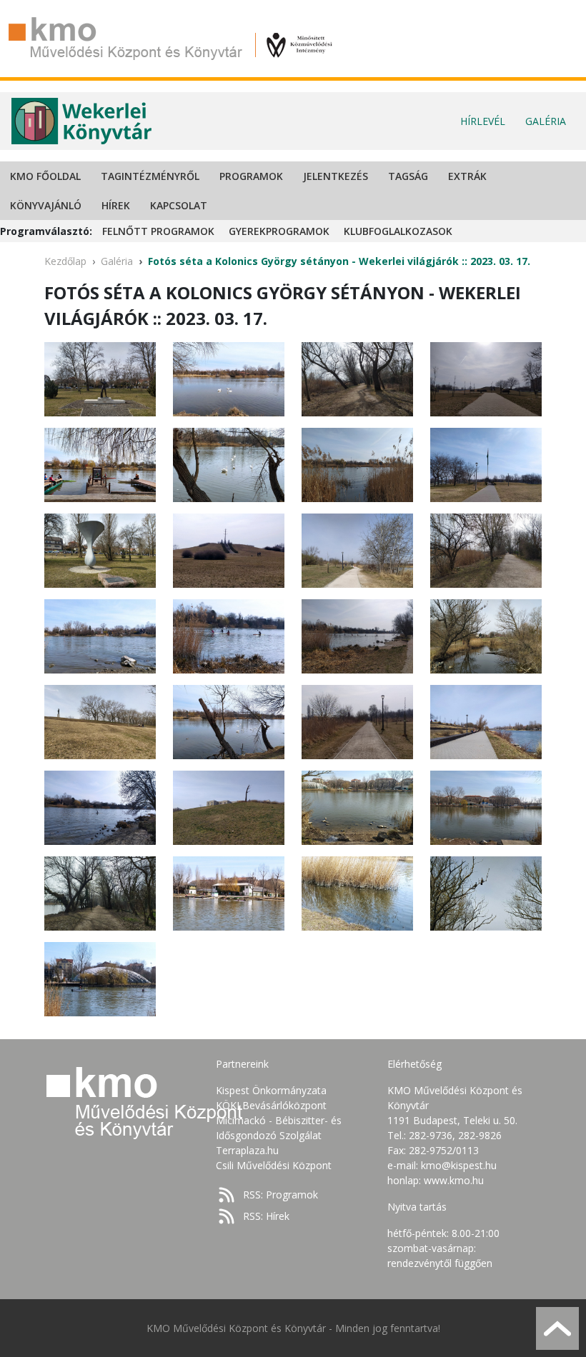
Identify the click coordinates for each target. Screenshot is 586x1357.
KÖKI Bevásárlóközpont (271, 1105)
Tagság (408, 176)
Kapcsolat (178, 205)
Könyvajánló (45, 205)
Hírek (115, 205)
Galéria (545, 121)
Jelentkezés (335, 176)
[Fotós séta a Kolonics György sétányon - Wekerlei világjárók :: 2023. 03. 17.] (100, 378)
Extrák (467, 176)
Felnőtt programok (158, 231)
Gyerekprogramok (279, 231)
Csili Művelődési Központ (274, 1165)
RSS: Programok (280, 1194)
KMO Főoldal (45, 176)
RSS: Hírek (266, 1216)
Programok (251, 176)
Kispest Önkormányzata (271, 1090)
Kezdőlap (65, 261)
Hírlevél (482, 121)
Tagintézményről (150, 176)
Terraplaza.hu (247, 1150)
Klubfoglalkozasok (398, 231)
